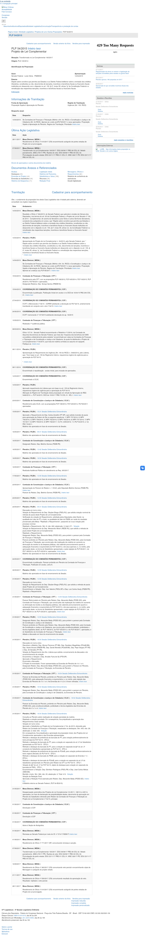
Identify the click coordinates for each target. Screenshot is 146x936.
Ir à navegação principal (8, 3)
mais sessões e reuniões (123, 140)
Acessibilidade (7, 9)
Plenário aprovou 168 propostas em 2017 (109, 79)
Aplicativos (5, 931)
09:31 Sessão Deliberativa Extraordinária (52, 432)
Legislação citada (46, 171)
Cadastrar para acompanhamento (39, 43)
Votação (76, 526)
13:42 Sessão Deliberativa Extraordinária (52, 449)
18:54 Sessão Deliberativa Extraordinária (52, 639)
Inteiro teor (34, 48)
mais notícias (128, 92)
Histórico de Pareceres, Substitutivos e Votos (48, 175)
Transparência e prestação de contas (64, 26)
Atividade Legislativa (34, 26)
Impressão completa (78, 903)
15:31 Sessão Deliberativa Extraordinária (52, 411)
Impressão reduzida (78, 901)
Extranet (5, 934)
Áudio (99, 109)
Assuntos (7, 26)
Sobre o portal (7, 927)
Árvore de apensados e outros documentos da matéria (31, 163)
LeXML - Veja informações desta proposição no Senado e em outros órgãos (115, 150)
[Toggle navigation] (3, 24)
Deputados (23, 26)
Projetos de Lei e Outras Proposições (48, 32)
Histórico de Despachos (20, 181)
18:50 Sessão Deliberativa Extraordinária (52, 458)
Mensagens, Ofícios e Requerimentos (75, 172)
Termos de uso (7, 929)
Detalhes (100, 111)
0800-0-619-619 (20, 915)
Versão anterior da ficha (61, 43)
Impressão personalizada (80, 905)
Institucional (14, 26)
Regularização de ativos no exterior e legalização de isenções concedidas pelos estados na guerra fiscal (112, 72)
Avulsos (14, 171)
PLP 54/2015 (15, 35)
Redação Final (45, 181)
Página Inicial (13, 32)
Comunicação (46, 26)
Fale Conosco (7, 12)
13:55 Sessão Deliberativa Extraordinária (52, 476)
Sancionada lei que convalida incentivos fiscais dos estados (112, 87)
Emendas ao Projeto (18, 176)
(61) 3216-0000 (28, 918)
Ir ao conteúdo (5, 1)
